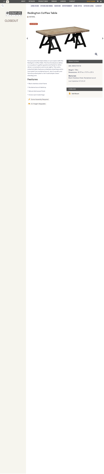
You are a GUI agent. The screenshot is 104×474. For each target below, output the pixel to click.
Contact (72, 1)
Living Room (35, 6)
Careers (63, 1)
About (23, 1)
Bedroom (57, 6)
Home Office (78, 6)
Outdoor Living (89, 6)
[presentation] (27, 39)
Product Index (43, 1)
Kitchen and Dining (46, 6)
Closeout (98, 6)
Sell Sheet (75, 93)
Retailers (32, 1)
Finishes (54, 1)
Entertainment (67, 6)
